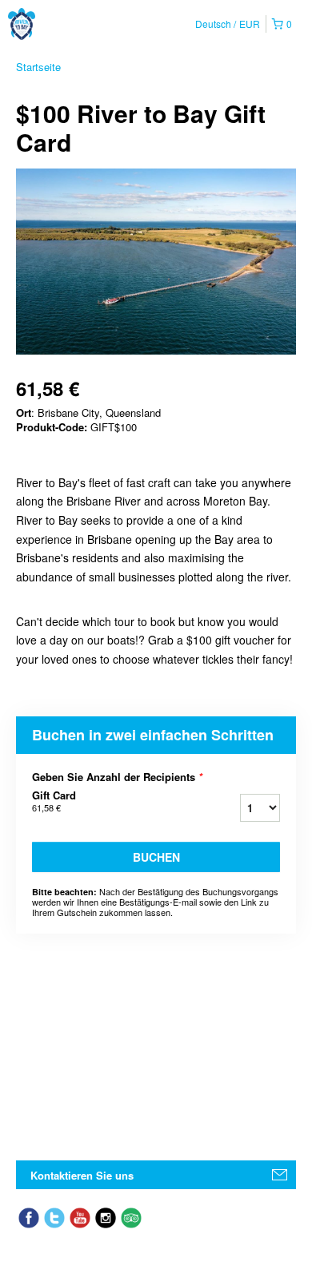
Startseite (38, 66)
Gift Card (54, 801)
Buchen (156, 857)
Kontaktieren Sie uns (82, 1175)
